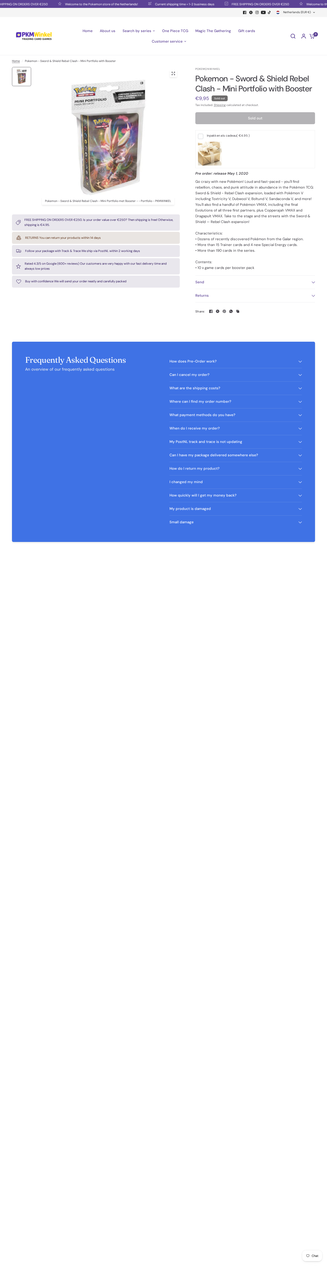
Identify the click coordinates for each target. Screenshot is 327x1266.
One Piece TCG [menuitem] (175, 30)
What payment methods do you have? (202, 415)
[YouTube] (263, 12)
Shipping (220, 105)
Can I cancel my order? (189, 374)
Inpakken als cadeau (228, 136)
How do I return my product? (194, 468)
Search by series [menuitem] (137, 30)
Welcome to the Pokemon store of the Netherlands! (86, 4)
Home (16, 61)
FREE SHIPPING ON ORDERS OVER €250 (245, 4)
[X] (251, 12)
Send (199, 282)
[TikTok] (269, 12)
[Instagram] (257, 12)
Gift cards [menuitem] (246, 30)
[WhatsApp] (231, 311)
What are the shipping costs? (194, 388)
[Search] (293, 36)
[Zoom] (173, 73)
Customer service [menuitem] (167, 41)
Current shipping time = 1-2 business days (169, 4)
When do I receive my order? (194, 428)
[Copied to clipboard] (238, 311)
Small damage (181, 522)
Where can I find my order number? (200, 401)
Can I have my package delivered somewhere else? (213, 455)
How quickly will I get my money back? (203, 495)
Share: (200, 311)
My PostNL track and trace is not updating (205, 441)
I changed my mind (186, 482)
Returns (202, 295)
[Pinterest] (224, 311)
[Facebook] (245, 12)
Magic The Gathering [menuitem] (213, 30)
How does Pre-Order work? (193, 361)
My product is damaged (190, 508)
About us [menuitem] (107, 30)
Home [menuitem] (88, 30)
